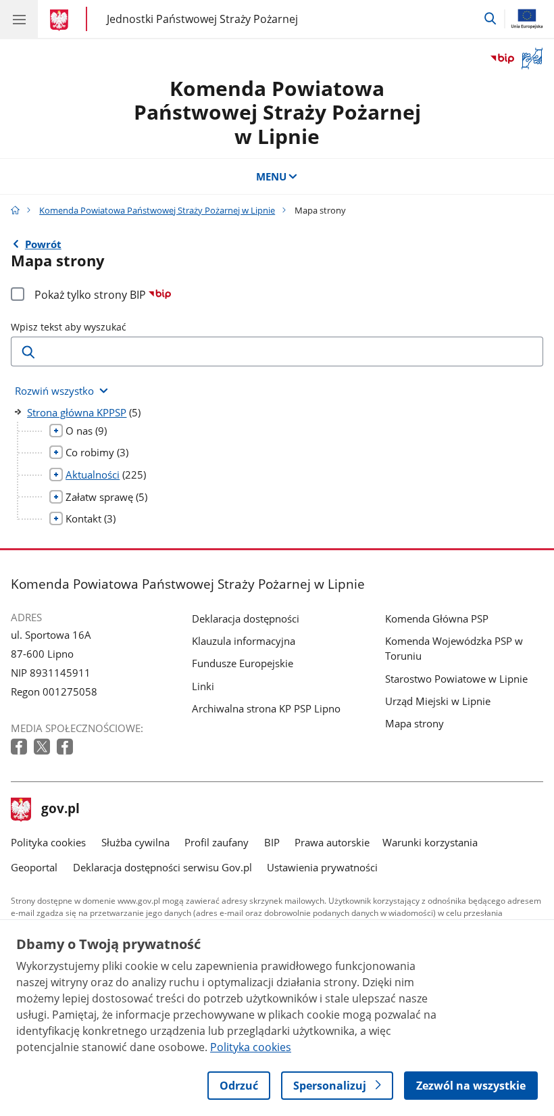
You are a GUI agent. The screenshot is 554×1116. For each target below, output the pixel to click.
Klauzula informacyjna (243, 641)
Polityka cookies (48, 842)
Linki (203, 686)
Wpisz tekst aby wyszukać (68, 326)
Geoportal (34, 867)
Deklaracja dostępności (245, 618)
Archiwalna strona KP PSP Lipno (266, 708)
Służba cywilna (135, 842)
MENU (271, 176)
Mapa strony (414, 723)
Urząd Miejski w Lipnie (437, 701)
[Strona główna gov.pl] (61, 20)
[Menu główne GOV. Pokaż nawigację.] (19, 19)
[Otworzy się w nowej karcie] (20, 747)
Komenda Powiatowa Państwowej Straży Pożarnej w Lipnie (277, 112)
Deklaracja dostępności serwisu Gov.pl (162, 867)
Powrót (43, 244)
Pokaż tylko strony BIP (91, 294)
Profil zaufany (216, 842)
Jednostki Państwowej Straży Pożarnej (202, 18)
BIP (272, 842)
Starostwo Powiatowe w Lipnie (456, 678)
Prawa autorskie (332, 842)
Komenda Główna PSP (436, 618)
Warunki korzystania (430, 842)
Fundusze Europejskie (242, 663)
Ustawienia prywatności (322, 867)
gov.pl (60, 810)
